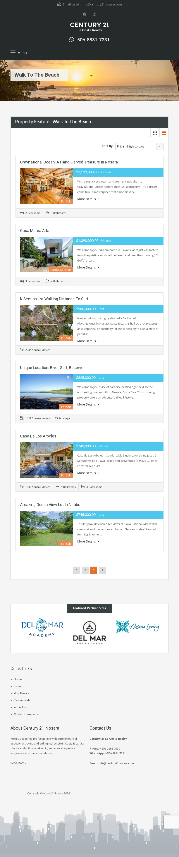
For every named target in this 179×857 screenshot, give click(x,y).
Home (18, 679)
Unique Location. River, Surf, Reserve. (52, 367)
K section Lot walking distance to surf (54, 299)
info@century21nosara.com (102, 4)
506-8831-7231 (93, 40)
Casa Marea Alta (34, 230)
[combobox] (139, 146)
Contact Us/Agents (26, 714)
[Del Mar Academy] (137, 627)
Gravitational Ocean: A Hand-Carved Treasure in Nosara (69, 162)
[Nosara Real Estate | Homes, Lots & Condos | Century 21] (89, 28)
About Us (20, 707)
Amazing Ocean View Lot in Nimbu (50, 504)
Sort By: (108, 146)
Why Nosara (21, 693)
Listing (18, 686)
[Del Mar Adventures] (42, 632)
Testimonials (22, 700)
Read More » (18, 763)
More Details (87, 199)
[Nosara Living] (89, 626)
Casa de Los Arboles (38, 436)
